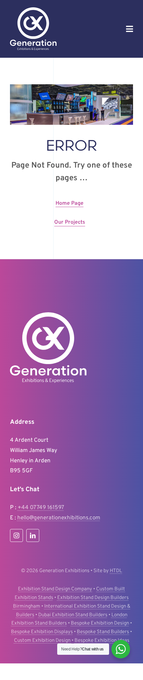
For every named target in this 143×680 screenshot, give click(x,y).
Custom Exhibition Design (43, 641)
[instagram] (16, 535)
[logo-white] (33, 10)
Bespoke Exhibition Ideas (101, 641)
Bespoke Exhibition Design (100, 623)
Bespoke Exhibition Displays (42, 632)
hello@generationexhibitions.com (58, 518)
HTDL (116, 571)
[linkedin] (32, 535)
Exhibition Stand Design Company (55, 589)
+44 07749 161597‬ (41, 507)
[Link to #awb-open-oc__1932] (129, 29)
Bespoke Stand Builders (103, 632)
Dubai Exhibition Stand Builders (72, 615)
